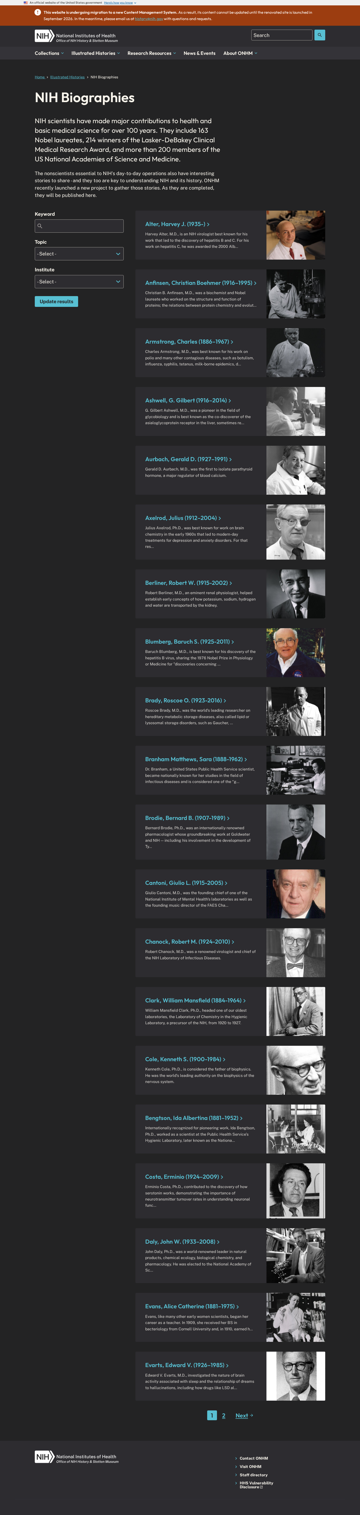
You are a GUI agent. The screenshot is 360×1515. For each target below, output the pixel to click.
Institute (44, 269)
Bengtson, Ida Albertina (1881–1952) (191, 1117)
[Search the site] (319, 35)
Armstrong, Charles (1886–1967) (187, 341)
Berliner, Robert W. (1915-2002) (186, 582)
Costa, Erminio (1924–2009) (182, 1176)
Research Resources (149, 53)
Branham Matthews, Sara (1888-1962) (194, 759)
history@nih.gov (149, 18)
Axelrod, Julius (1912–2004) (181, 517)
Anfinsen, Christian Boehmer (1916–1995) (198, 282)
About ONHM (238, 53)
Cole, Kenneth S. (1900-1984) (183, 1059)
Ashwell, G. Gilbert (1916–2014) (186, 400)
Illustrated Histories (93, 53)
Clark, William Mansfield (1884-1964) (193, 1000)
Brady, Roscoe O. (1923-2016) (183, 700)
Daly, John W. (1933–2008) (180, 1241)
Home (40, 77)
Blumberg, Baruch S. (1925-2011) (187, 641)
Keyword (45, 214)
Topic (41, 242)
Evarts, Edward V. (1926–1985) (184, 1365)
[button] (255, 1485)
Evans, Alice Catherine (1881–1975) (190, 1306)
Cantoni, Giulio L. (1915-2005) (184, 882)
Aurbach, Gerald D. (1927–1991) (186, 459)
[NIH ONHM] (76, 32)
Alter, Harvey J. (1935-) (175, 224)
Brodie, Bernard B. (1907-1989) (185, 817)
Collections (47, 53)
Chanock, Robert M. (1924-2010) (187, 941)
